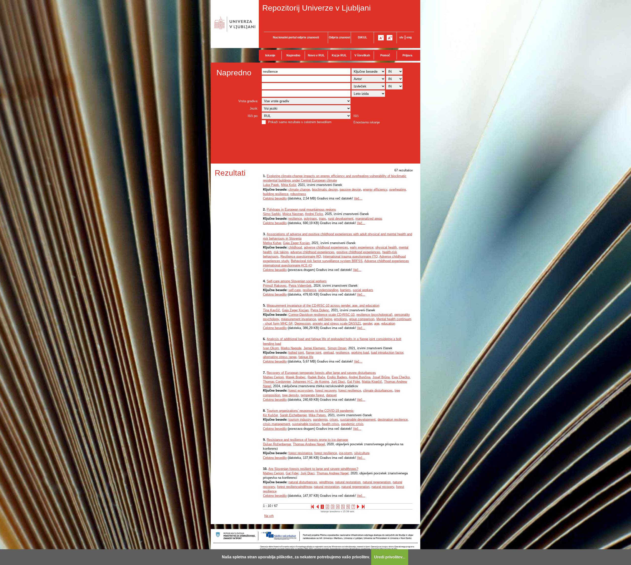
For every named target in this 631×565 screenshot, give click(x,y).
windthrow (326, 482)
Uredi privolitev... (389, 557)
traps (322, 218)
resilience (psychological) (374, 314)
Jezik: (254, 108)
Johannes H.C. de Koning (311, 381)
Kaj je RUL (339, 55)
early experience (361, 247)
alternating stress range (280, 357)
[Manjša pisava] (381, 37)
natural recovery (382, 487)
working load (360, 352)
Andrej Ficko (314, 214)
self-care (294, 290)
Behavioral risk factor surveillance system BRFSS (327, 261)
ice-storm (345, 453)
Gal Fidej (353, 381)
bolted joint (296, 352)
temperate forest (312, 395)
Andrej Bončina (359, 377)
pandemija (320, 419)
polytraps (310, 218)
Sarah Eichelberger (293, 415)
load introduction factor (387, 352)
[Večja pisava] (389, 37)
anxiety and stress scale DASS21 (337, 323)
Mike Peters (317, 415)
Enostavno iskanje (366, 122)
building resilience (275, 194)
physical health (386, 247)
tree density (290, 395)
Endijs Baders (337, 377)
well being (325, 319)
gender (367, 323)
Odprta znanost (339, 37)
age (376, 323)
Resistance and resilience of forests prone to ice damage (307, 440)
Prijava (407, 55)
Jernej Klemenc (314, 348)
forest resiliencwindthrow (294, 487)
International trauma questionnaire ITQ (350, 256)
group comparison (361, 319)
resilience (295, 218)
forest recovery (325, 390)
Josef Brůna (381, 377)
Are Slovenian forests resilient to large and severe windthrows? (313, 469)
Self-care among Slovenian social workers (297, 281)
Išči (356, 116)
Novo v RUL (316, 55)
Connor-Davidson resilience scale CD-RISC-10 (321, 314)
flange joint (313, 352)
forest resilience (349, 390)
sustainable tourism (306, 424)
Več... (358, 198)
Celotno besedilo (275, 198)
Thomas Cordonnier (277, 381)
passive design (350, 189)
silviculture (361, 453)
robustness (298, 194)
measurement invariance (298, 319)
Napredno (293, 55)
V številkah (362, 55)
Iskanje (270, 55)
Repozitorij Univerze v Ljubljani (316, 7)
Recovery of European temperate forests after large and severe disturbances (321, 373)
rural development (340, 218)
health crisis (330, 424)
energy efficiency (375, 189)
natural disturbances (302, 482)
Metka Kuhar (272, 243)
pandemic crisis (352, 424)
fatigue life (305, 357)
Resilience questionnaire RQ (300, 256)
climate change (299, 189)
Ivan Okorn (271, 348)
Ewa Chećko (401, 377)
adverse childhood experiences (326, 247)
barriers (345, 290)
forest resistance (300, 453)
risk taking (281, 252)
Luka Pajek (271, 185)
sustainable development (358, 419)
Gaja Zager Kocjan (296, 243)
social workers (363, 290)
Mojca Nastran (292, 214)
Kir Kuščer (270, 415)
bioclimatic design (325, 189)
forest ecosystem (300, 390)
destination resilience (393, 419)
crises (334, 419)
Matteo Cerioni (273, 377)
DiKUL (362, 37)
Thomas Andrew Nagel (309, 444)
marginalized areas (368, 218)
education (388, 323)
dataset (331, 395)
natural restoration (348, 482)
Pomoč (385, 55)
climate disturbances (378, 390)
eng (409, 37)
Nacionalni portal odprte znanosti (296, 37)
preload (328, 352)
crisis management (276, 424)
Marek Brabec (296, 377)
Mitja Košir (288, 185)
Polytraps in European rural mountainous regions (301, 209)
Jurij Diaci (338, 381)
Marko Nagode (291, 348)
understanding (328, 290)
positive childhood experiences (358, 252)
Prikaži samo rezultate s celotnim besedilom (300, 122)
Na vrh (269, 516)
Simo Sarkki (271, 214)
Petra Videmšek (300, 285)
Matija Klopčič (372, 381)
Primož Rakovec (275, 285)
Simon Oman (337, 348)
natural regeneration (377, 482)
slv (401, 37)
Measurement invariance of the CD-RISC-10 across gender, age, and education (323, 305)
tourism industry (299, 419)
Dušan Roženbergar (277, 444)
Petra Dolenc (320, 310)
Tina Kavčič (271, 310)
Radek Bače (316, 377)
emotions (340, 319)
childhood (295, 247)
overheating (397, 189)
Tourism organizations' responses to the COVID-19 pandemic (310, 411)
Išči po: (253, 116)
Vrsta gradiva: (248, 101)
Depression (303, 323)
